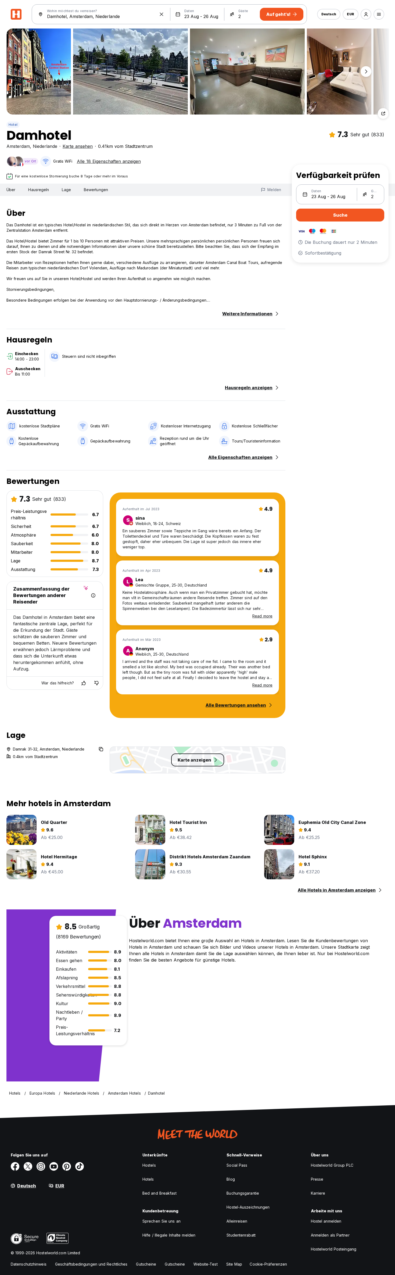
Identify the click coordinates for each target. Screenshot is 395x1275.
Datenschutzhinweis (28, 1264)
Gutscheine (146, 1264)
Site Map (234, 1264)
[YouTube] (53, 1166)
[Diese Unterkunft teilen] (383, 113)
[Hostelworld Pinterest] (66, 1166)
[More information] (93, 595)
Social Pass (237, 1165)
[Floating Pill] (366, 71)
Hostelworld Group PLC (332, 1165)
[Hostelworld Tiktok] (79, 1166)
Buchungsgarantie (243, 1193)
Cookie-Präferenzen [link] (268, 1264)
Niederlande (45, 146)
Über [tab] (10, 189)
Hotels (148, 1179)
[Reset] (161, 14)
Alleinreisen (237, 1221)
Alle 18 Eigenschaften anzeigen (109, 161)
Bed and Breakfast (159, 1193)
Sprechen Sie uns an (161, 1221)
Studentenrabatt (241, 1235)
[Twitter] (28, 1166)
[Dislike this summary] (96, 683)
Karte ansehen (78, 146)
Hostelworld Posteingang (333, 1249)
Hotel (13, 125)
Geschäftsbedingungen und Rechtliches (91, 1264)
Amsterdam (18, 146)
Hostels (149, 1165)
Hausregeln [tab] (38, 189)
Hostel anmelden (326, 1221)
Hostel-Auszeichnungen (248, 1207)
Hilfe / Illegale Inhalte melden (168, 1235)
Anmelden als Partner (330, 1235)
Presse (317, 1179)
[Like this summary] (83, 683)
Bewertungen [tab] (96, 189)
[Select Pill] (366, 14)
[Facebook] (15, 1166)
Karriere (318, 1193)
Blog (231, 1179)
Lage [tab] (66, 189)
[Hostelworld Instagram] (41, 1166)
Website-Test (205, 1264)
